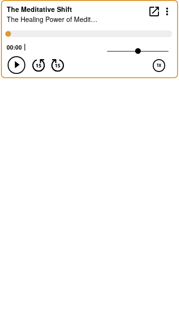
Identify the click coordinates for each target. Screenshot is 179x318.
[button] (167, 11)
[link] (154, 11)
